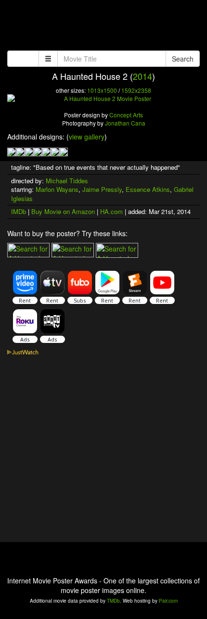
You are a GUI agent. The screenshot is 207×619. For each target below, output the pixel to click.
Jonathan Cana (125, 123)
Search (183, 58)
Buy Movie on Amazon (63, 211)
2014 (142, 76)
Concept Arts (126, 115)
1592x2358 (136, 90)
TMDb (113, 600)
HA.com (111, 211)
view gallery (86, 136)
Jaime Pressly (102, 189)
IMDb (18, 211)
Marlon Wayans (57, 189)
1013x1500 (102, 90)
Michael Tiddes (67, 180)
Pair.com (168, 600)
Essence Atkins (148, 189)
